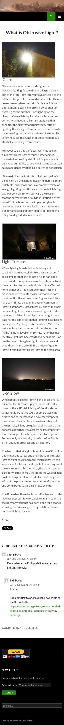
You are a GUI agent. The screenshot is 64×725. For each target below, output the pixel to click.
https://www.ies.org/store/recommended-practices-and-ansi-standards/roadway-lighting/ (35, 611)
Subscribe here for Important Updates (23, 678)
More (5, 520)
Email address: (10, 685)
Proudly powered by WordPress (17, 720)
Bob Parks (16, 580)
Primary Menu (59, 16)
